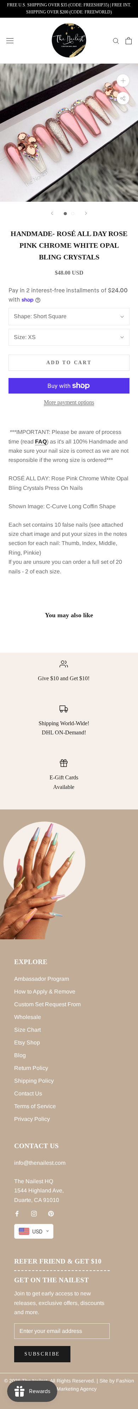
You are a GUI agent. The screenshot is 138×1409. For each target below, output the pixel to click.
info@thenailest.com (39, 1163)
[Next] (86, 213)
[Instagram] (34, 1213)
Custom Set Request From (47, 1004)
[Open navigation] (9, 41)
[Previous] (52, 213)
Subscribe (42, 1354)
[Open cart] (129, 40)
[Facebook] (17, 1213)
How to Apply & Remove (44, 992)
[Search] (116, 41)
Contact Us (28, 1093)
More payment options (69, 402)
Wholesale (27, 1017)
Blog (20, 1055)
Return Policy (31, 1068)
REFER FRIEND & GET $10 (58, 1261)
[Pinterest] (51, 1213)
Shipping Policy (34, 1081)
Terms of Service (35, 1106)
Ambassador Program (41, 979)
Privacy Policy (32, 1119)
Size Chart (27, 1030)
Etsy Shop (27, 1042)
